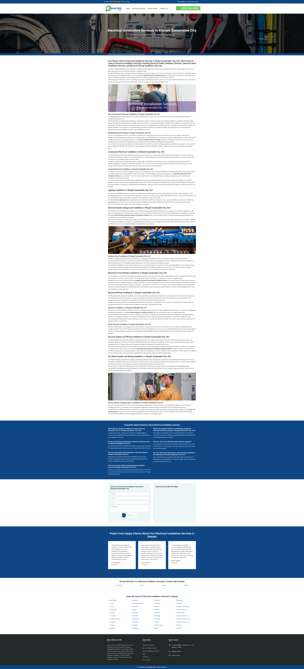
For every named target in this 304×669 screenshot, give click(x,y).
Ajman (141, 585)
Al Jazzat (112, 625)
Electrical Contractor (148, 645)
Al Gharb (112, 613)
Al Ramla (156, 606)
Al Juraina (135, 600)
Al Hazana (113, 616)
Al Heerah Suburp (115, 619)
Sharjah (186, 585)
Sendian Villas (180, 613)
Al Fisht (112, 606)
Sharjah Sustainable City (183, 619)
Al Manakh (135, 616)
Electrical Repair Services (149, 648)
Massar (156, 628)
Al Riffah (156, 609)
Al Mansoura (135, 619)
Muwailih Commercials (182, 606)
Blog (143, 654)
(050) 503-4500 (189, 8)
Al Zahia (156, 622)
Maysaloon (179, 600)
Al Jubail (112, 628)
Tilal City (178, 628)
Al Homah (112, 622)
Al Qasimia (157, 603)
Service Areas (152, 8)
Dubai (164, 585)
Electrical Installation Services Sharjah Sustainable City (128, 54)
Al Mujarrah (135, 628)
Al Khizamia (135, 606)
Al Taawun (157, 619)
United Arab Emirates (192, 2)
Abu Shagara (113, 600)
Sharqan (178, 625)
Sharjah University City (182, 622)
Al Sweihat (157, 616)
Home (128, 8)
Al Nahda (156, 600)
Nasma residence (181, 609)
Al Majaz (134, 609)
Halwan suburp (158, 625)
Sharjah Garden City (182, 616)
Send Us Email (176, 655)
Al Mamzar (135, 613)
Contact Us (164, 8)
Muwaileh (179, 603)
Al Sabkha (157, 613)
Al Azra (112, 603)
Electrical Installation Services (150, 651)
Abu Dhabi (119, 585)
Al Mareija (135, 622)
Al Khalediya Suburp (137, 603)
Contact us (145, 657)
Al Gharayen (113, 609)
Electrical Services (139, 8)
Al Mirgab (135, 625)
